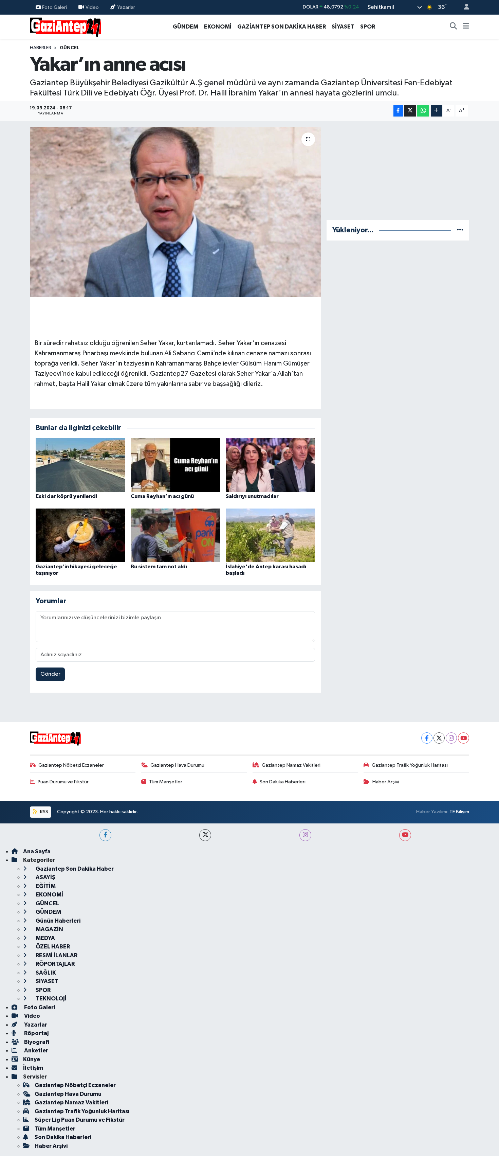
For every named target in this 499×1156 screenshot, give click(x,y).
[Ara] (453, 26)
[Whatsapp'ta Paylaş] (423, 111)
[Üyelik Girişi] (463, 7)
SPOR (367, 27)
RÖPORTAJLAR (55, 964)
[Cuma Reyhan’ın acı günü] (175, 465)
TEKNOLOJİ (51, 998)
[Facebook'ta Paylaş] (398, 111)
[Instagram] (451, 738)
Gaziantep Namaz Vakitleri (291, 765)
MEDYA (45, 938)
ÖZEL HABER (52, 946)
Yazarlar (126, 7)
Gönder (50, 674)
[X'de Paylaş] (410, 111)
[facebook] (105, 835)
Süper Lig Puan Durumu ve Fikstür (80, 1120)
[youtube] (405, 835)
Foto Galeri (54, 7)
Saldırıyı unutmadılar (252, 496)
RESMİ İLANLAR (56, 955)
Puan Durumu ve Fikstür (63, 781)
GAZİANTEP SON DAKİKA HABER (281, 27)
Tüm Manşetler (165, 781)
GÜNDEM (185, 27)
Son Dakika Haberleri (283, 781)
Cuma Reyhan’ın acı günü (162, 496)
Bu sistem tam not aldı (159, 566)
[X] (439, 738)
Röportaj (36, 1033)
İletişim (33, 1068)
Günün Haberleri (57, 921)
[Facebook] (426, 738)
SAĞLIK (45, 973)
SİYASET (343, 27)
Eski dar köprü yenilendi (66, 496)
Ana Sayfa (37, 851)
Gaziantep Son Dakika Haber (74, 869)
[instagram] (305, 835)
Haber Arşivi (385, 781)
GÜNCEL (69, 48)
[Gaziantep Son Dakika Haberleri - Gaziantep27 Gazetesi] (65, 26)
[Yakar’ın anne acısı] (175, 212)
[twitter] (205, 835)
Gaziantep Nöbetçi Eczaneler (71, 765)
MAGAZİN (49, 929)
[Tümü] (460, 230)
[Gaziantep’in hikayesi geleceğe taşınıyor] (80, 535)
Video (92, 7)
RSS (43, 811)
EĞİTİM (45, 886)
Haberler (40, 48)
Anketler (35, 1050)
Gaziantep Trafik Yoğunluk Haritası (410, 765)
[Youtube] (463, 738)
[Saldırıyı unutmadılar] (270, 465)
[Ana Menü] (466, 26)
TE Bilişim (459, 811)
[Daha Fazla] (436, 111)
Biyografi (36, 1042)
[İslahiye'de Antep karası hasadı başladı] (270, 535)
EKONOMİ (218, 27)
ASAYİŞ (45, 877)
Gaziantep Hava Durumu (177, 765)
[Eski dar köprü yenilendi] (80, 465)
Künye (31, 1059)
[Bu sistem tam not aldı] (175, 535)
